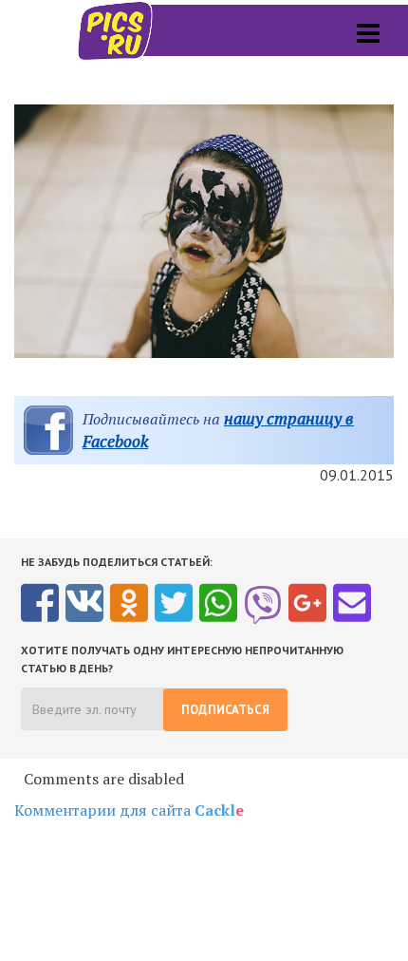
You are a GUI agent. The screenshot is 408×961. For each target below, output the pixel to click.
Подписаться (225, 710)
